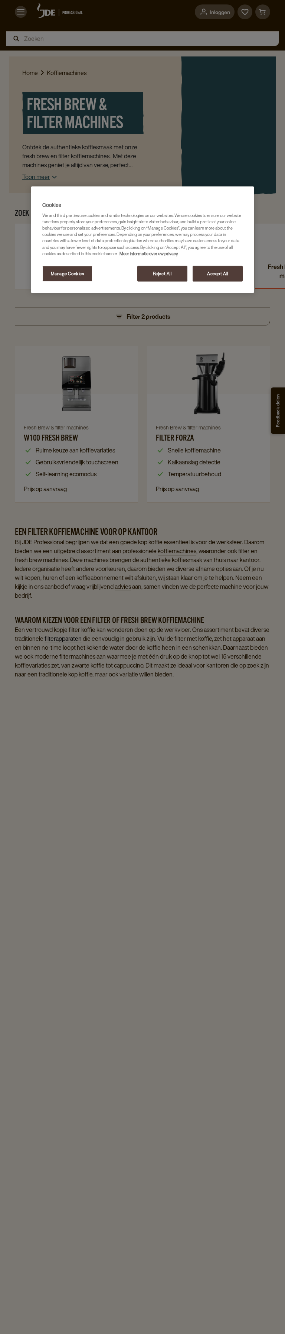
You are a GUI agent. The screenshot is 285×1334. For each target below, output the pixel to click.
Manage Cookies (67, 273)
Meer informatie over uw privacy (148, 253)
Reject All (162, 273)
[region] (142, 239)
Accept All (217, 273)
